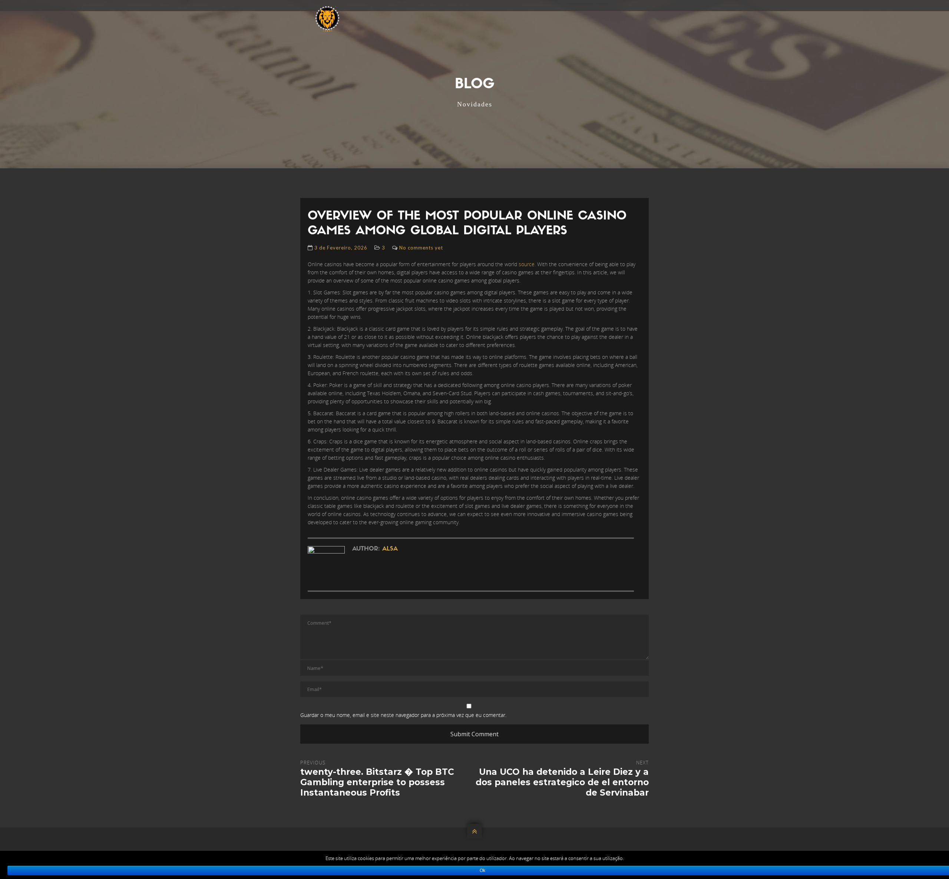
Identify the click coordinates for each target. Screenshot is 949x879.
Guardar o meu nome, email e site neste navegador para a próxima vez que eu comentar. (403, 714)
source (527, 264)
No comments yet (421, 248)
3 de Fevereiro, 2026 (340, 248)
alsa (390, 549)
